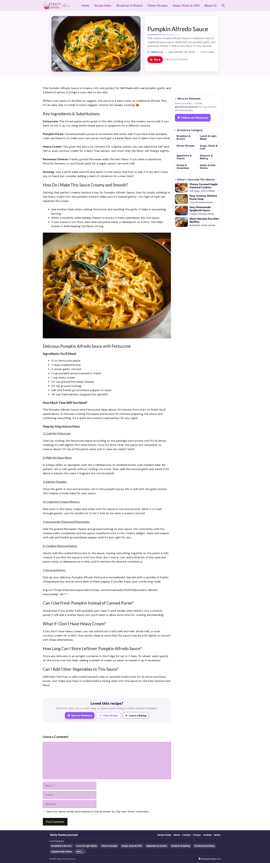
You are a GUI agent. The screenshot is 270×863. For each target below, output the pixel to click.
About (176, 835)
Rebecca (157, 52)
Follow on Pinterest (194, 117)
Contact (186, 835)
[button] (223, 5)
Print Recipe (110, 715)
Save (157, 59)
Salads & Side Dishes (207, 167)
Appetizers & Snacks (184, 157)
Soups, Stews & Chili (186, 5)
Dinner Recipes (158, 5)
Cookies (207, 835)
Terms (217, 835)
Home (85, 5)
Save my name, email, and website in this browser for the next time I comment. (97, 811)
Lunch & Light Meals (208, 137)
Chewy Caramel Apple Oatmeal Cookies (204, 186)
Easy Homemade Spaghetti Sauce (200, 209)
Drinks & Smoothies (183, 167)
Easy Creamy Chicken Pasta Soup (203, 197)
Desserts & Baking (206, 157)
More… (79, 851)
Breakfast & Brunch (129, 5)
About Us (210, 5)
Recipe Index (102, 5)
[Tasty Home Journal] (56, 5)
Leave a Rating (137, 715)
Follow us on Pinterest (176, 59)
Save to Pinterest (81, 715)
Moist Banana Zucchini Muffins (204, 220)
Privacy (197, 835)
